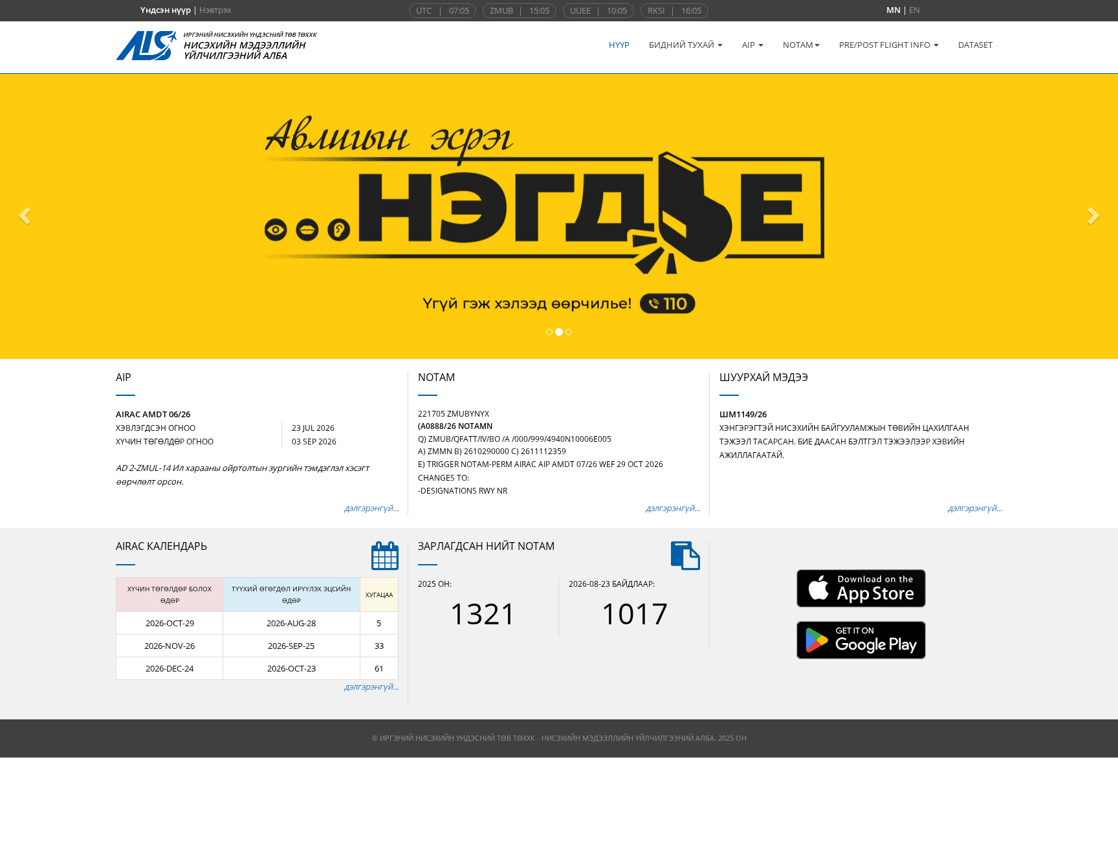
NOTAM (798, 44)
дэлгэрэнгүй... (371, 508)
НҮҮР (619, 44)
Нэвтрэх (215, 10)
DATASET (975, 44)
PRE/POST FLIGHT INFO (885, 44)
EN (914, 10)
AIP (749, 44)
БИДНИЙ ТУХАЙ (682, 44)
